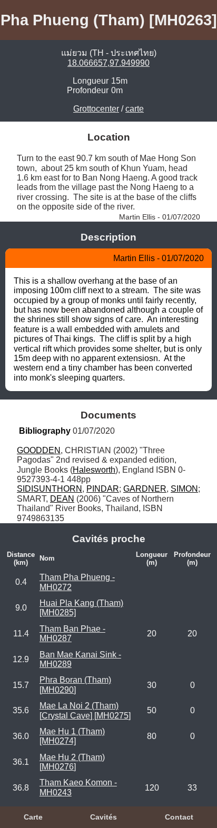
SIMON (184, 488)
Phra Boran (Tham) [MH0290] (75, 684)
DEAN (62, 498)
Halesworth (94, 469)
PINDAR (102, 488)
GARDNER (144, 488)
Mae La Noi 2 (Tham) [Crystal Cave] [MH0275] (85, 710)
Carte (33, 817)
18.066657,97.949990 (108, 62)
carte (134, 108)
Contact (179, 817)
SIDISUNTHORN (49, 488)
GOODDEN (39, 450)
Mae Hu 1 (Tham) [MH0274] (72, 736)
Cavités (103, 817)
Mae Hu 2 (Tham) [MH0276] (72, 762)
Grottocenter (96, 108)
